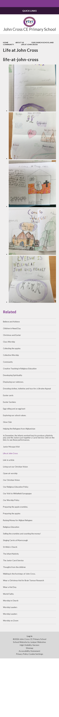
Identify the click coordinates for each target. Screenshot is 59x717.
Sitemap (29, 648)
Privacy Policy (22, 654)
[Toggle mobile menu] (3, 3)
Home (5, 42)
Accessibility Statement (29, 651)
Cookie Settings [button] (36, 654)
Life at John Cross (29, 44)
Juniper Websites (38, 642)
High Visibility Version (29, 645)
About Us (19, 42)
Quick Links (29, 10)
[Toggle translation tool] (48, 3)
